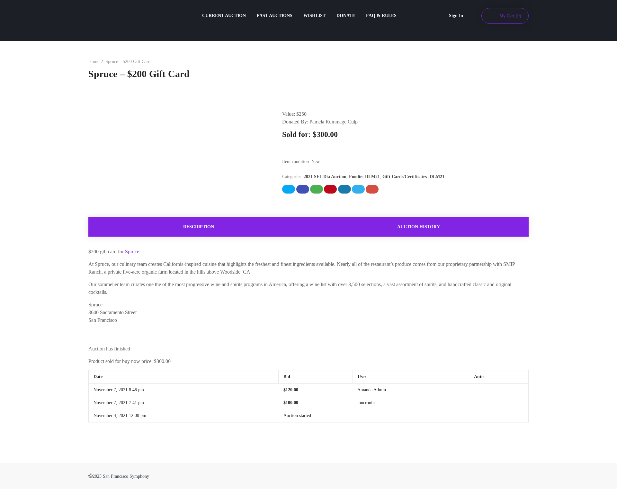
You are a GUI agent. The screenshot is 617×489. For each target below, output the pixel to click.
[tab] (198, 227)
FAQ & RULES (381, 15)
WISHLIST (314, 15)
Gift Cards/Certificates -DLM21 (413, 176)
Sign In (456, 15)
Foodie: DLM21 (364, 176)
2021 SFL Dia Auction (325, 176)
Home (93, 61)
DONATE (345, 15)
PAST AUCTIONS (274, 15)
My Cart (510, 16)
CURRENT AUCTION (224, 15)
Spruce (132, 251)
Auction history (418, 226)
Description (198, 226)
